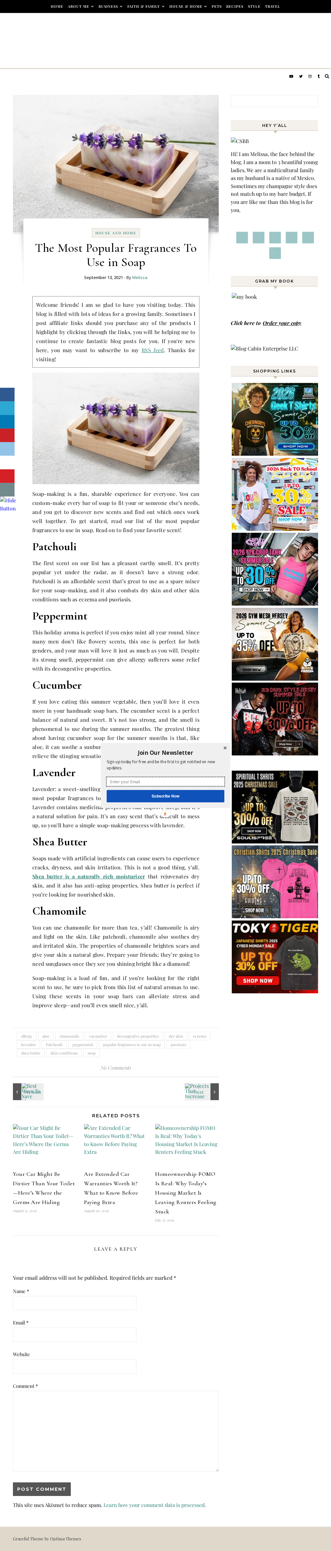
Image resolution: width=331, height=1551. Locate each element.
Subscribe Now (165, 796)
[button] (165, 752)
